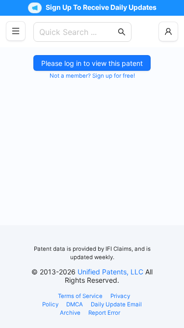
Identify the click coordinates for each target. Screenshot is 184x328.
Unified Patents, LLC (110, 272)
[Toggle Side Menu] (16, 31)
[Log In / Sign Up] (168, 31)
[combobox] (77, 32)
